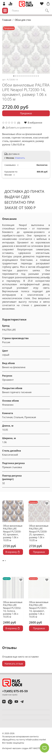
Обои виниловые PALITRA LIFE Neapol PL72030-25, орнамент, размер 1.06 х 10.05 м (38, 533)
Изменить (20, 158)
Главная (6, 20)
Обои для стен (23, 20)
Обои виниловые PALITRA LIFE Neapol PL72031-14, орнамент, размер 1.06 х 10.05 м (38, 609)
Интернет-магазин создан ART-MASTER (21, 748)
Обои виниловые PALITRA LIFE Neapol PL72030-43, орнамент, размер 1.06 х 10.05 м (12, 533)
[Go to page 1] (3, 560)
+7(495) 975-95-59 (15, 691)
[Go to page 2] (5, 560)
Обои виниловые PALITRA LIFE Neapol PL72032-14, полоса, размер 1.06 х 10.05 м (12, 609)
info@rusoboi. (32, 739)
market (42, 739)
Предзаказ (26, 113)
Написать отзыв (14, 663)
